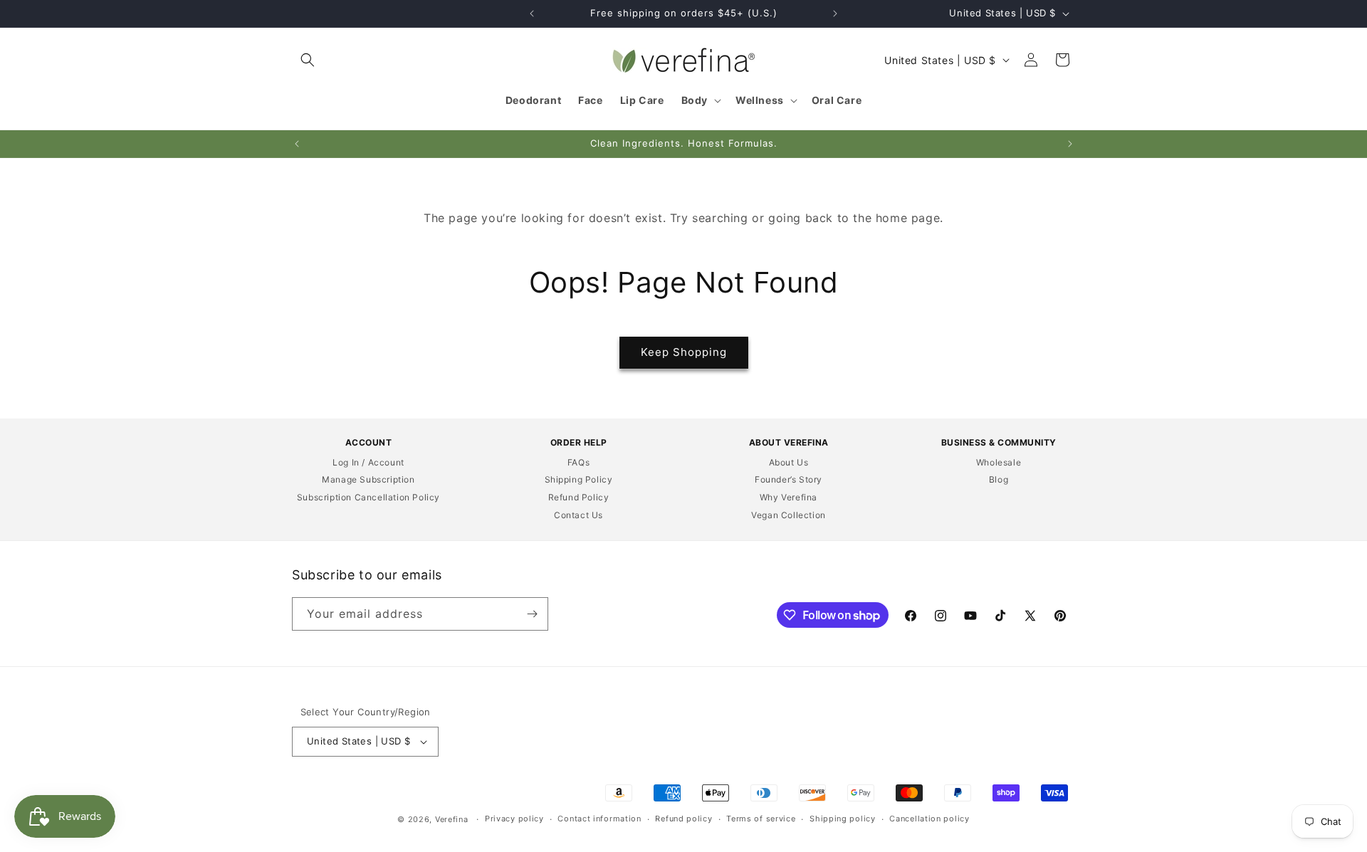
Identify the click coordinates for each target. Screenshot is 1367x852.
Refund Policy (578, 497)
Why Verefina (788, 497)
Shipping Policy (579, 479)
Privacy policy (514, 819)
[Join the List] (532, 614)
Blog (998, 479)
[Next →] (835, 13)
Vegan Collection (788, 515)
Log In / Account (368, 462)
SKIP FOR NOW (136, 556)
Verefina (451, 819)
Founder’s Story (788, 479)
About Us (789, 462)
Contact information (599, 819)
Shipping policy (843, 819)
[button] (307, 59)
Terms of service (760, 819)
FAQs (578, 462)
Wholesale (998, 462)
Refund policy (683, 819)
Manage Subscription (368, 479)
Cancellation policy (929, 819)
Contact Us (578, 515)
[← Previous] (532, 13)
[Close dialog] (257, 284)
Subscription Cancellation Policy (368, 497)
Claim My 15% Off (136, 528)
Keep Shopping (684, 352)
